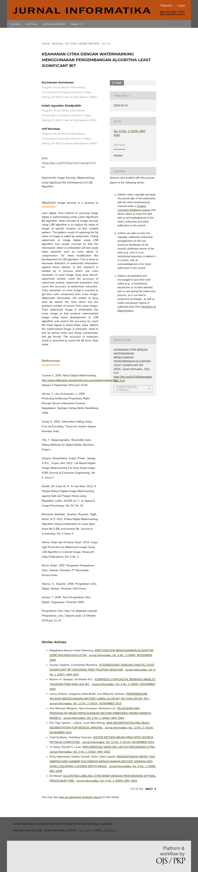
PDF (118, 82)
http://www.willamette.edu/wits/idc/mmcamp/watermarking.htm (79, 380)
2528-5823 (109, 830)
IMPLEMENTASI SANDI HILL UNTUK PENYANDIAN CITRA (119, 746)
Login (181, 5)
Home (46, 43)
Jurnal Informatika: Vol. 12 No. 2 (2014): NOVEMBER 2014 (85, 703)
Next (149, 789)
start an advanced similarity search (80, 797)
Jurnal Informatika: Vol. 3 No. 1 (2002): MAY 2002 (80, 751)
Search (177, 23)
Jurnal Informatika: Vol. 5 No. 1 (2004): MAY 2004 (93, 717)
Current (15, 23)
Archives (31, 23)
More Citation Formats (126, 388)
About (75, 23)
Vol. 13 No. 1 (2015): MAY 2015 (82, 43)
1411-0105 (84, 830)
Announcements (54, 23)
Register (166, 5)
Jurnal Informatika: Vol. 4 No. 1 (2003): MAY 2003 (106, 780)
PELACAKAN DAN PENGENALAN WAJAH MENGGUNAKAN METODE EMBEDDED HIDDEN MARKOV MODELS (100, 713)
